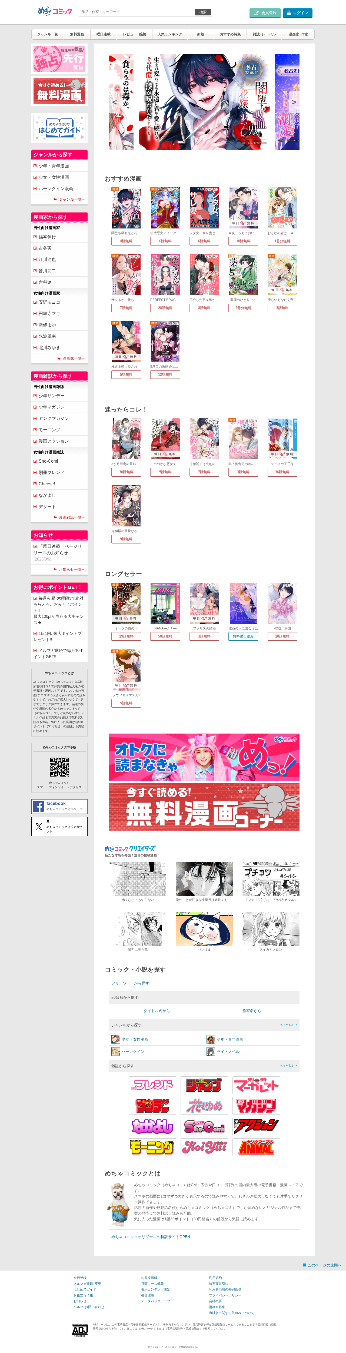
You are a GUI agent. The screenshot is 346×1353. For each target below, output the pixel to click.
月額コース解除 (152, 1284)
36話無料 (282, 472)
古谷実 (45, 248)
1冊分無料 (282, 241)
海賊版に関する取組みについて (231, 1313)
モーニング (49, 429)
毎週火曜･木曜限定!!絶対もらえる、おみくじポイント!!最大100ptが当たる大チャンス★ (59, 610)
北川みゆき (49, 347)
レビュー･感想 (134, 34)
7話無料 (126, 308)
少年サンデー (52, 395)
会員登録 (80, 1278)
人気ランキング (170, 34)
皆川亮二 (47, 270)
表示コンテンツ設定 (155, 1289)
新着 (200, 34)
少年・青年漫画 (54, 166)
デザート (47, 506)
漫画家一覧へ (74, 358)
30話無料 (126, 472)
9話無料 (126, 539)
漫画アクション (54, 441)
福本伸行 (47, 236)
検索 (203, 12)
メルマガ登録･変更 (87, 1284)
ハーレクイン (133, 1051)
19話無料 (126, 636)
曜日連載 (104, 34)
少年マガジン (52, 407)
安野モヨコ (49, 302)
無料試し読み (243, 636)
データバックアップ (155, 1301)
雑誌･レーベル (264, 34)
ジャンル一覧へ (72, 199)
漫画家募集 (217, 1307)
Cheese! (47, 484)
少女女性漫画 (135, 1039)
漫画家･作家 (298, 34)
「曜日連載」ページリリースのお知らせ (58, 552)
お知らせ (80, 1301)
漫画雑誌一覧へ (72, 517)
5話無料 (126, 375)
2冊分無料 (243, 308)
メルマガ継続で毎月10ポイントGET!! (59, 653)
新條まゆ (47, 325)
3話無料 (282, 308)
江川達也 (47, 259)
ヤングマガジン (54, 418)
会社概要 (215, 1301)
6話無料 (165, 241)
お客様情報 (149, 1278)
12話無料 (165, 375)
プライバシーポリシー (225, 1295)
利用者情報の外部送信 (225, 1289)
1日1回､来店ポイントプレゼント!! (58, 636)
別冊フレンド (52, 472)
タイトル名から (157, 1011)
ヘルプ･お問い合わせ (89, 1307)
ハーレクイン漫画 (56, 188)
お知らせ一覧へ (72, 569)
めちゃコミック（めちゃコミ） (163, 1347)
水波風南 (47, 336)
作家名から (251, 1011)
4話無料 (126, 241)
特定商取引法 (218, 1284)
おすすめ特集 (230, 34)
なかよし (47, 495)
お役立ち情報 (83, 1295)
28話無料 (165, 308)
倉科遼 (45, 282)
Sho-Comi (48, 461)
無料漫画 (77, 34)
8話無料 (204, 308)
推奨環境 (147, 1295)
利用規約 (215, 1278)
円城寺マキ (49, 313)
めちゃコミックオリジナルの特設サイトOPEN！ (152, 1237)
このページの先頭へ (325, 1265)
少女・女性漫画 (54, 177)
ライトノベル (228, 1051)
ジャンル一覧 (47, 34)
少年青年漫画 (230, 1039)
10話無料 (243, 241)
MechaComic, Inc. (189, 1347)
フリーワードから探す (130, 983)
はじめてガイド (85, 1289)
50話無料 (165, 636)
